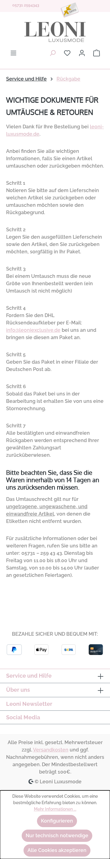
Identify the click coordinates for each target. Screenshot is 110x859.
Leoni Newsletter (29, 704)
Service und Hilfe (29, 675)
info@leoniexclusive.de (33, 330)
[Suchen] (52, 53)
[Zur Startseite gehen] (55, 32)
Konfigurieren (57, 821)
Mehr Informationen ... (55, 809)
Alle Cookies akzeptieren (57, 850)
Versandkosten (50, 750)
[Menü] (13, 53)
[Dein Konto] (82, 53)
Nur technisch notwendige (57, 835)
